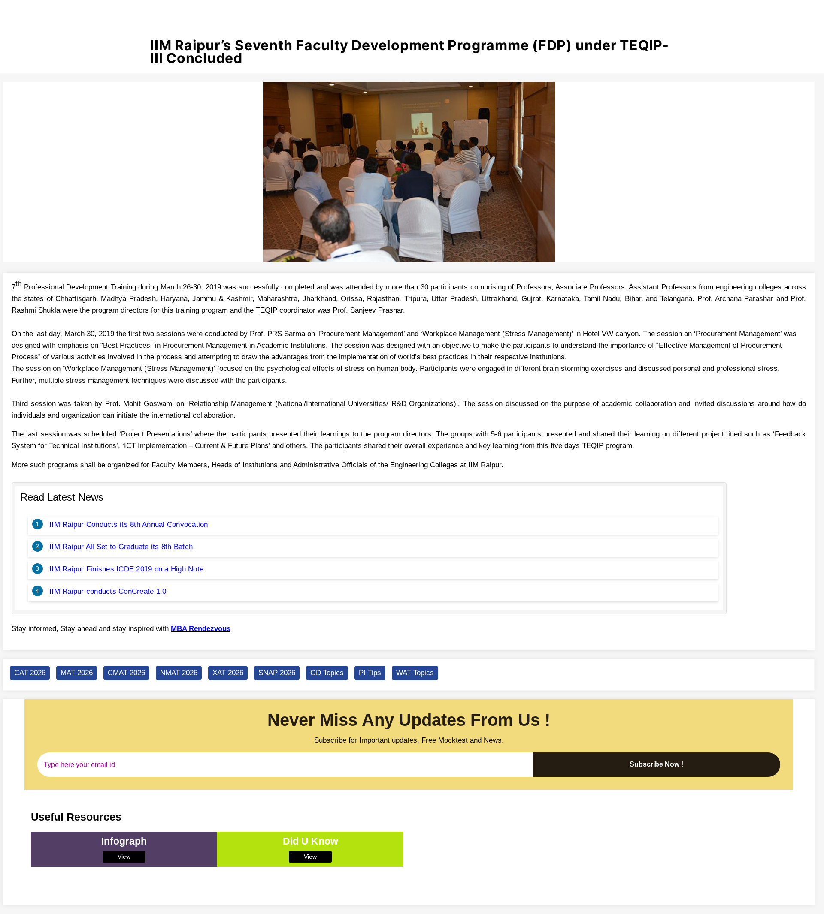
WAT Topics (415, 673)
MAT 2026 (77, 673)
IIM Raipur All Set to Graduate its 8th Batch (121, 547)
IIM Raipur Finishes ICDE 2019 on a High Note (126, 569)
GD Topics (327, 673)
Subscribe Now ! (656, 764)
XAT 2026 (227, 673)
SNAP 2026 (276, 673)
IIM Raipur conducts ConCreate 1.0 (107, 591)
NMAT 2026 (178, 673)
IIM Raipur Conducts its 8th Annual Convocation (128, 524)
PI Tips (370, 673)
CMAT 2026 (126, 673)
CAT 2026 (29, 673)
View (124, 856)
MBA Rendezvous (200, 629)
